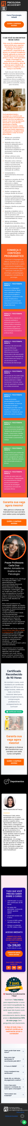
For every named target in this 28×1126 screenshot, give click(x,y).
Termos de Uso (20, 1112)
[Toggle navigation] (3, 8)
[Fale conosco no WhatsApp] (24, 1122)
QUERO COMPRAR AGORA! (14, 24)
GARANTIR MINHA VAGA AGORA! (14, 954)
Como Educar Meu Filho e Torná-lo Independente (13, 631)
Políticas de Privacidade (11, 1116)
